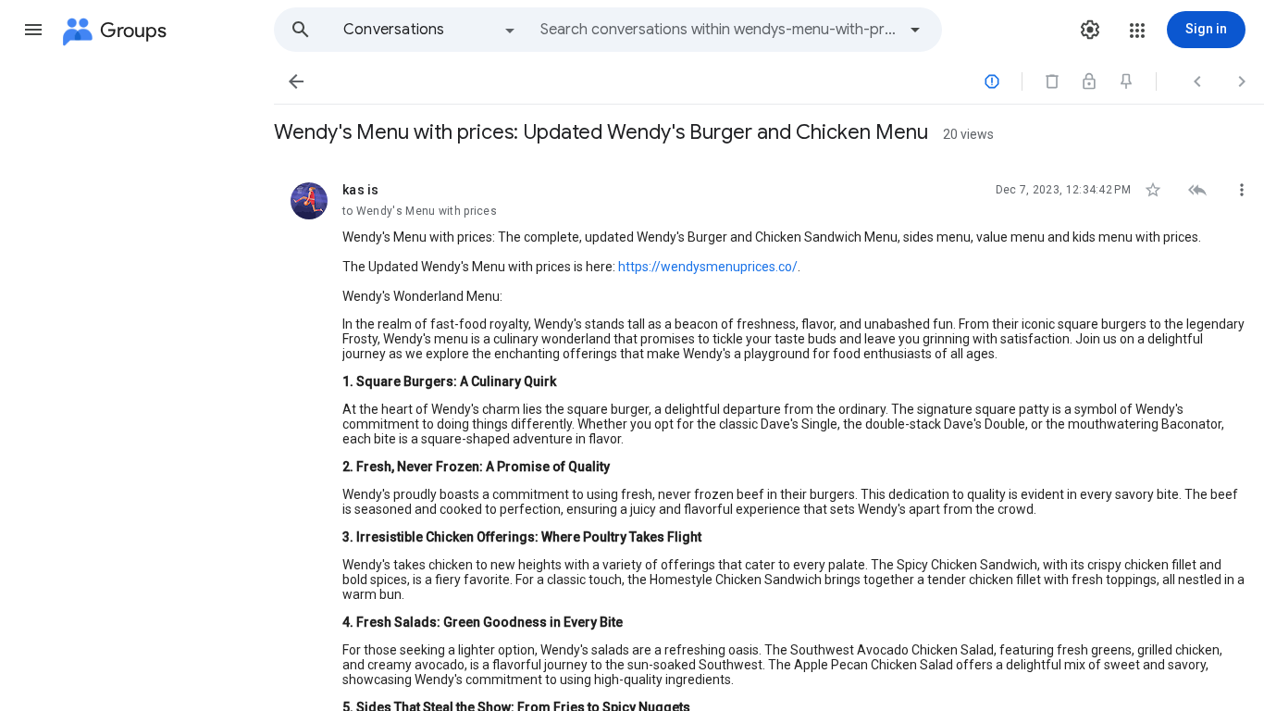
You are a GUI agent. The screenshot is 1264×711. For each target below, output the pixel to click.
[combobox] (718, 29)
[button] (33, 29)
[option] (430, 29)
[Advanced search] (915, 29)
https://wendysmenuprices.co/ (708, 266)
